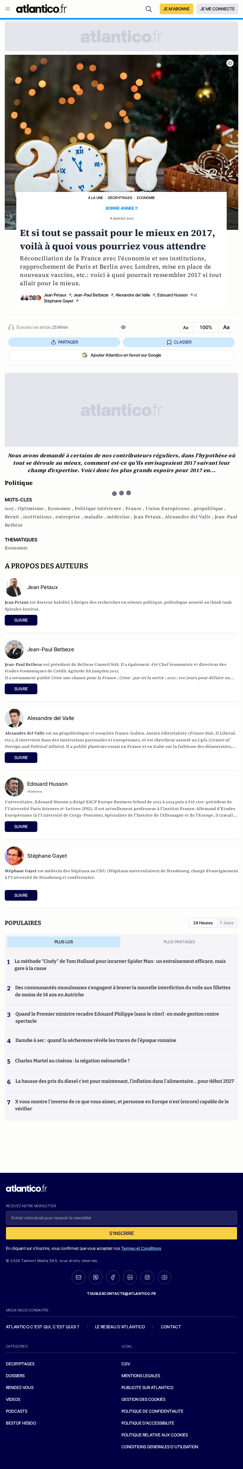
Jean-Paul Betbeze (90, 294)
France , (135, 508)
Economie (146, 197)
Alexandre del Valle (133, 294)
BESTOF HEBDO (21, 1422)
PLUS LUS (64, 941)
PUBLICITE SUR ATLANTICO (147, 1387)
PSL (87, 809)
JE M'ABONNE (176, 8)
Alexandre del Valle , (190, 517)
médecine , (120, 517)
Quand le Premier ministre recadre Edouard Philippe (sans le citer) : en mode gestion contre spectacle (117, 1017)
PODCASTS (16, 1411)
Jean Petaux (55, 294)
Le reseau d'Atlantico (120, 1326)
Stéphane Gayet (58, 300)
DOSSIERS (15, 1375)
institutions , (39, 517)
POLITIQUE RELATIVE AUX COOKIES (155, 1434)
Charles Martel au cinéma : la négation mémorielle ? (72, 1061)
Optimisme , (33, 508)
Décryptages (120, 197)
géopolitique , (210, 508)
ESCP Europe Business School (116, 802)
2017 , (11, 508)
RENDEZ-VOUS (19, 1387)
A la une (95, 197)
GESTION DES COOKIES (143, 1399)
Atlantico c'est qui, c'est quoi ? (42, 1326)
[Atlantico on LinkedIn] (130, 1277)
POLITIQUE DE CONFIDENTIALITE (152, 1411)
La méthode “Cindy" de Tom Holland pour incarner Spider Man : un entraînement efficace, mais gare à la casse (120, 964)
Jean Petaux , (149, 517)
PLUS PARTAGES (179, 941)
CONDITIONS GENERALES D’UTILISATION (160, 1446)
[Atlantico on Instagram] (147, 1277)
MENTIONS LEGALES (141, 1375)
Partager (68, 341)
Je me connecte (217, 8)
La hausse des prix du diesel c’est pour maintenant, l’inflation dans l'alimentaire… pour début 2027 (124, 1081)
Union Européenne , (170, 508)
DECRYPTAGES (20, 1363)
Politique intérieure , (100, 508)
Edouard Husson (172, 294)
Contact (171, 1326)
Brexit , (14, 517)
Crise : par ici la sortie (141, 678)
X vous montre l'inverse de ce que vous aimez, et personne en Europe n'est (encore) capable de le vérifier (122, 1105)
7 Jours (227, 922)
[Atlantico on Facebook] (113, 1277)
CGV (126, 1363)
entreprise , (69, 517)
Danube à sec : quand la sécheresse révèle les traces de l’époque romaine (95, 1040)
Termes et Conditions (141, 1248)
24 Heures (203, 922)
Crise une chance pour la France (83, 678)
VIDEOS (13, 1399)
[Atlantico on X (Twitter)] (96, 1277)
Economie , (61, 508)
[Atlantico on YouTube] (164, 1277)
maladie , (95, 517)
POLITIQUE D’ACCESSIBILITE (148, 1422)
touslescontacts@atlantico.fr (121, 1293)
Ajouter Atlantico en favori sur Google (126, 354)
